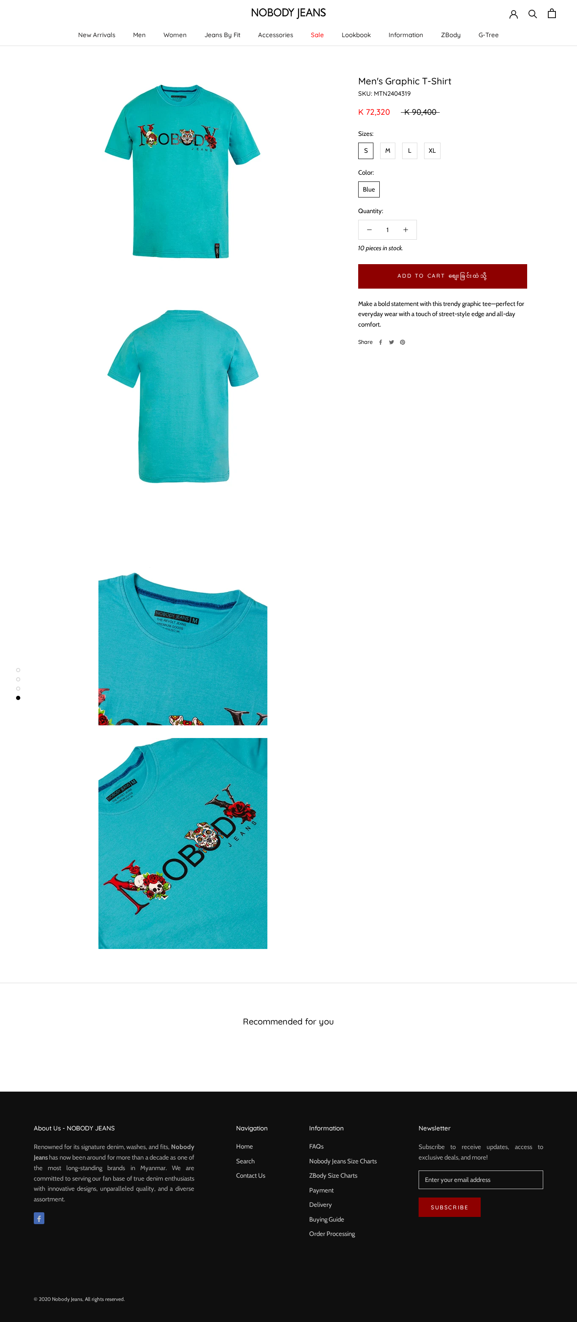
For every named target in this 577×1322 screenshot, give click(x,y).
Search (245, 1161)
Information (406, 35)
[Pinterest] (402, 342)
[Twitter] (391, 342)
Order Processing (332, 1234)
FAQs (316, 1146)
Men (139, 35)
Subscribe (449, 1207)
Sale (317, 35)
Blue (369, 189)
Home (244, 1146)
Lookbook (356, 35)
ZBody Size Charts (333, 1175)
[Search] (532, 13)
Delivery (320, 1204)
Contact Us (250, 1175)
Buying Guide (326, 1219)
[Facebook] (380, 342)
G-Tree (489, 35)
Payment (321, 1190)
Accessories (275, 35)
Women (175, 35)
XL (432, 150)
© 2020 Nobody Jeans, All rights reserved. (79, 1299)
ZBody (451, 35)
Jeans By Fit (222, 35)
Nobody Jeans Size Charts (343, 1161)
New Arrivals (96, 35)
